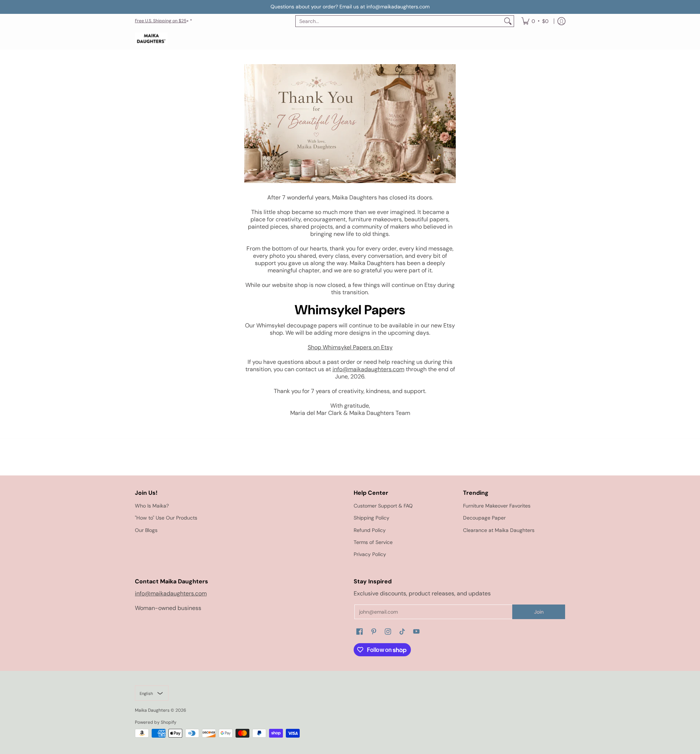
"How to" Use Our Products (166, 517)
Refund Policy (370, 530)
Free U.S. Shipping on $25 (160, 21)
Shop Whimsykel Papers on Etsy (350, 347)
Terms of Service (373, 542)
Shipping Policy (371, 517)
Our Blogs (146, 530)
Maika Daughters (152, 710)
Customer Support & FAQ (383, 505)
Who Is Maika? (152, 505)
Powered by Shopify (155, 722)
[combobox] (399, 21)
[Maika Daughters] (151, 39)
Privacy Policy (370, 554)
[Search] (508, 21)
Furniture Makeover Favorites (496, 505)
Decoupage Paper (484, 517)
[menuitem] (535, 21)
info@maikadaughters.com (368, 369)
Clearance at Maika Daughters (498, 530)
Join (539, 612)
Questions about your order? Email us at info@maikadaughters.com (350, 6)
